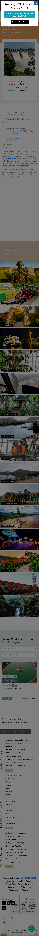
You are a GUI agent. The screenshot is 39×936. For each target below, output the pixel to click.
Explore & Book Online (19, 22)
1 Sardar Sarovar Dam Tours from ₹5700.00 (19, 14)
